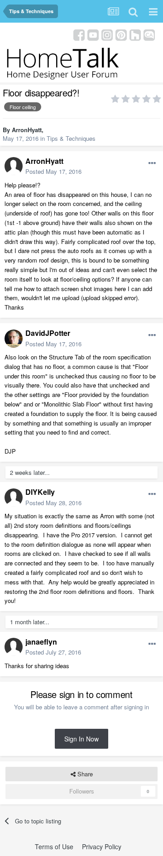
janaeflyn (41, 641)
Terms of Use (54, 846)
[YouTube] (93, 34)
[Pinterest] (121, 34)
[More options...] (152, 163)
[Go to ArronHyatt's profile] (14, 166)
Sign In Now (81, 738)
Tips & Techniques (71, 138)
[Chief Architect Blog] (149, 34)
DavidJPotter (47, 333)
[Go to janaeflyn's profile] (14, 647)
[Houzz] (135, 34)
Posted (53, 171)
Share (84, 774)
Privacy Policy (101, 846)
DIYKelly (40, 492)
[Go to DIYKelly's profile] (14, 497)
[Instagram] (107, 34)
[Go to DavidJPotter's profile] (14, 339)
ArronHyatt (27, 129)
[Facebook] (79, 34)
